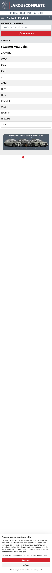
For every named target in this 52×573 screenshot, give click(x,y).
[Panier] (48, 18)
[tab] (23, 157)
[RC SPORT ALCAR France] (26, 5)
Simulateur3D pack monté (26, 13)
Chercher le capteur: (12, 23)
